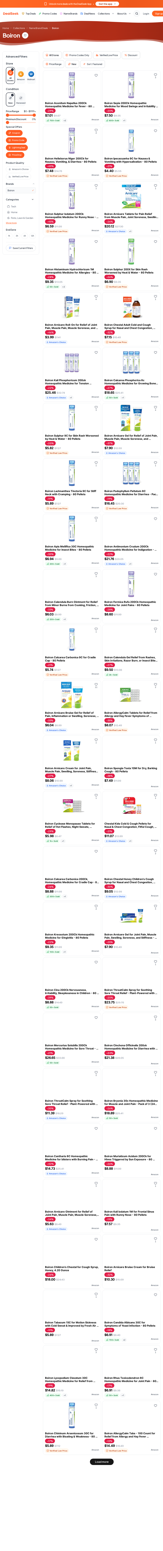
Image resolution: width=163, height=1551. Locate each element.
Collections (19, 28)
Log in (146, 13)
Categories (12, 199)
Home (6, 28)
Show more (11, 223)
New (74, 64)
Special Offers (14, 126)
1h (9, 236)
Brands (10, 183)
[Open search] (137, 13)
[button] (81, 4)
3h (17, 236)
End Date (11, 229)
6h (25, 236)
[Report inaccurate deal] (96, 83)
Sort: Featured (94, 64)
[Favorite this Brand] (25, 35)
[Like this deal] (96, 75)
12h (32, 236)
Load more (102, 1461)
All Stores (54, 55)
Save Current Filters (23, 248)
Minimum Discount (16, 119)
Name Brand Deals (38, 28)
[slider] (7, 115)
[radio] (10, 75)
